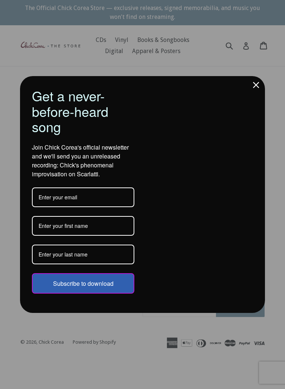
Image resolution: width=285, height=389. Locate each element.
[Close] (256, 85)
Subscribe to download (83, 283)
